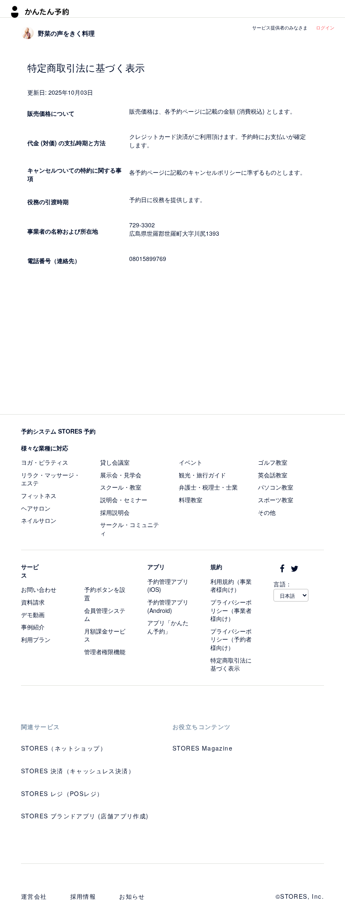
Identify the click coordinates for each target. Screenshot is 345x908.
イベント (190, 462)
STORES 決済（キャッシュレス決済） (78, 771)
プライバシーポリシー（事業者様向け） (231, 610)
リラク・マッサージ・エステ (50, 479)
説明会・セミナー (123, 499)
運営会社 (34, 896)
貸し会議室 (115, 462)
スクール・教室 (120, 487)
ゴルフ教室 (272, 462)
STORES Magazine (202, 748)
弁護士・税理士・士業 (208, 487)
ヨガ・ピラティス (44, 462)
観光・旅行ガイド (202, 475)
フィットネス (38, 495)
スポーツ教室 (275, 499)
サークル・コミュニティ (129, 528)
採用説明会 (115, 512)
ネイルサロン (38, 520)
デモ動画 (33, 614)
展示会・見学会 (120, 475)
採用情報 (83, 896)
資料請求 (33, 602)
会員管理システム (104, 614)
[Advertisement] (172, 343)
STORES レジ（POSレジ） (62, 793)
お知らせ (132, 896)
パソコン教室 (275, 487)
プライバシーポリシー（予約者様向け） (231, 639)
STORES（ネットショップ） (63, 748)
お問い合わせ (38, 589)
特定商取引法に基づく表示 (231, 664)
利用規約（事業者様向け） (231, 585)
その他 (267, 512)
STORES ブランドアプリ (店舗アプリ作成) (85, 816)
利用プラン (35, 639)
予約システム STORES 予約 (58, 431)
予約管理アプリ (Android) (167, 606)
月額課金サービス (104, 635)
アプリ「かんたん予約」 (167, 626)
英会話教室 (272, 475)
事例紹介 (33, 627)
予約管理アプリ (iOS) (167, 585)
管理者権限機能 (104, 651)
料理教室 (190, 499)
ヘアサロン (35, 508)
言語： (282, 584)
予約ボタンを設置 (104, 593)
